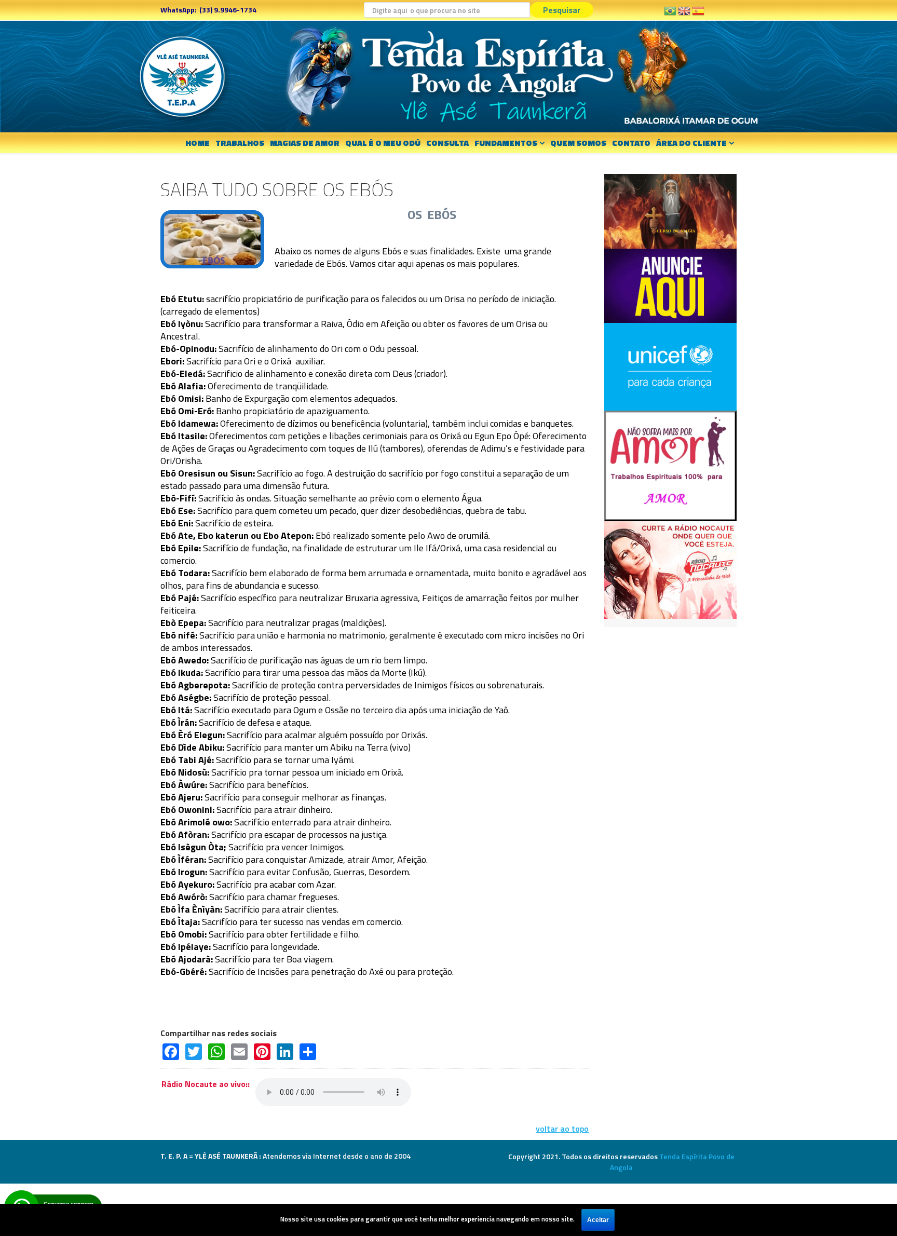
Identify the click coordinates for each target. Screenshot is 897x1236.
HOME (197, 143)
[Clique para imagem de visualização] (212, 238)
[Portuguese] (670, 14)
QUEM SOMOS (578, 143)
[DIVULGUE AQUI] (670, 284)
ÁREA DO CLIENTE (691, 143)
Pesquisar (561, 10)
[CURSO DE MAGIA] (670, 210)
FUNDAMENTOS (505, 143)
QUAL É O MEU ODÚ (382, 143)
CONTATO (631, 143)
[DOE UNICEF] (670, 365)
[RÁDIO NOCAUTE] (670, 569)
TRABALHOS (239, 143)
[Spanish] (698, 14)
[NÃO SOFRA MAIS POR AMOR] (670, 464)
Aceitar (598, 1220)
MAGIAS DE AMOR (304, 143)
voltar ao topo (562, 1128)
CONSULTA (447, 143)
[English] (684, 14)
